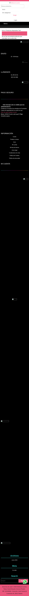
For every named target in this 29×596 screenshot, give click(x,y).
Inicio (3, 9)
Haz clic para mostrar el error (9, 112)
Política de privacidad (14, 158)
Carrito (14, 136)
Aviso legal (14, 150)
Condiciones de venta (14, 152)
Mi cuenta (14, 144)
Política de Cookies (14, 155)
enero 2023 (14, 560)
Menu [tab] (6, 23)
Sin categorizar (6, 12)
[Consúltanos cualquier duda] (24, 581)
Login (15, 20)
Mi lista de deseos (14, 147)
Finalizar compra (14, 139)
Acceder (14, 570)
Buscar (26, 6)
